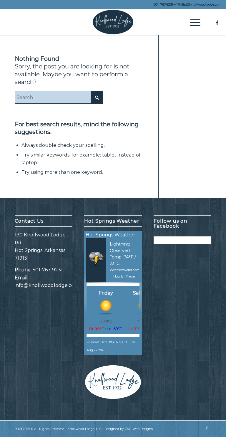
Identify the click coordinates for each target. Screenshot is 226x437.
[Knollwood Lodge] (113, 22)
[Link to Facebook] (217, 22)
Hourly (118, 276)
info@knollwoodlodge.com (47, 285)
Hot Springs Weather (110, 235)
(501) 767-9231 (162, 4)
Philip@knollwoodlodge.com (199, 4)
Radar (130, 276)
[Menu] (192, 22)
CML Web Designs (139, 429)
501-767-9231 (48, 270)
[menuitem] (192, 22)
